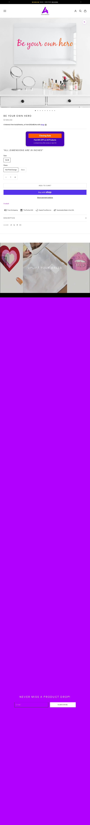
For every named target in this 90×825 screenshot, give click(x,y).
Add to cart (45, 185)
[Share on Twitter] (14, 225)
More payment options (45, 198)
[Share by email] (20, 225)
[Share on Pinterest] (17, 225)
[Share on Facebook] (11, 225)
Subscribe (63, 705)
